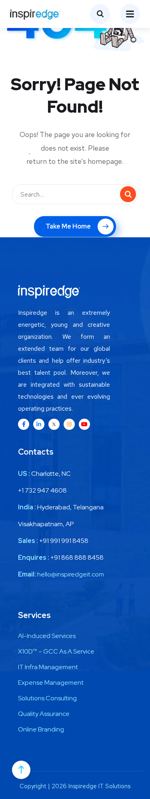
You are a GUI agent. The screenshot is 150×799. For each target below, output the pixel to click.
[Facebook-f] (23, 424)
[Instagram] (69, 424)
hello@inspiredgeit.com (70, 574)
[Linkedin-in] (38, 424)
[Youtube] (84, 424)
